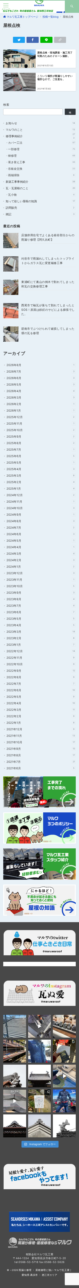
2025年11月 (40, 423)
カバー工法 (41, 142)
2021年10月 (40, 742)
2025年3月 (40, 475)
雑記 (40, 214)
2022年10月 (40, 664)
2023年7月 (40, 605)
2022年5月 (40, 696)
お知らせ (40, 123)
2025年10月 (40, 430)
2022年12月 (40, 651)
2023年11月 (40, 579)
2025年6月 (40, 456)
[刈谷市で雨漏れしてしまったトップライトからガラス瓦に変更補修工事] (10, 264)
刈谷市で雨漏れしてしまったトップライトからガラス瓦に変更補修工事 (47, 260)
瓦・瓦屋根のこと (40, 188)
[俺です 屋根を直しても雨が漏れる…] (14, 1026)
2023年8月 (40, 599)
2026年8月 (40, 365)
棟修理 (41, 155)
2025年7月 (40, 449)
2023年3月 (40, 631)
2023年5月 (40, 618)
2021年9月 (40, 748)
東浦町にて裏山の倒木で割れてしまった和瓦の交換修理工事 (47, 284)
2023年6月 (40, 612)
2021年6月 (40, 768)
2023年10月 (40, 586)
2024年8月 (40, 521)
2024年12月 (40, 495)
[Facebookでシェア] (33, 40)
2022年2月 (40, 716)
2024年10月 (40, 508)
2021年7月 (40, 761)
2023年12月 (40, 573)
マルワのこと (40, 129)
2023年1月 (40, 644)
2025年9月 (40, 436)
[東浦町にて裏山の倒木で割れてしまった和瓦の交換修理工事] (10, 287)
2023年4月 (40, 625)
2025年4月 (40, 469)
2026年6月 (40, 378)
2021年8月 (40, 755)
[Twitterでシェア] (19, 40)
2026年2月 (40, 404)
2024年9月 (40, 514)
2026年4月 (40, 391)
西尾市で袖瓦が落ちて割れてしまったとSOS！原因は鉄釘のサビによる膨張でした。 (48, 309)
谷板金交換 (41, 168)
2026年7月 (40, 371)
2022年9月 (40, 670)
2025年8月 (40, 443)
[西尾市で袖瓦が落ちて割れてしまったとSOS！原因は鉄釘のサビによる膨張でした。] (10, 310)
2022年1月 (40, 722)
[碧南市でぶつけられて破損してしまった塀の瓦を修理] (10, 334)
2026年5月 (40, 384)
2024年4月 (40, 547)
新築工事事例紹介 (40, 181)
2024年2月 (40, 560)
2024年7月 (40, 527)
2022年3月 (40, 709)
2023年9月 (40, 592)
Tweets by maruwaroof (18, 964)
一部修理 (41, 149)
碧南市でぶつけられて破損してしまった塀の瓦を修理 (47, 331)
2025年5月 (40, 462)
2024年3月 (40, 553)
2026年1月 (40, 410)
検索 (6, 104)
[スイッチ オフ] (72, 7)
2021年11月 (40, 735)
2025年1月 (40, 488)
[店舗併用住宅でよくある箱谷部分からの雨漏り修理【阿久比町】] (10, 240)
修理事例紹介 (40, 136)
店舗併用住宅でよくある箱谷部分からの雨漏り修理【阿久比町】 (47, 237)
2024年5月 (40, 540)
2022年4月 (40, 703)
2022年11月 (40, 657)
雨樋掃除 (41, 175)
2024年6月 (40, 534)
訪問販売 (40, 207)
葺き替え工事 (41, 162)
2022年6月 (40, 690)
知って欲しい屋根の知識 (40, 201)
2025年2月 (40, 482)
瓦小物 (41, 194)
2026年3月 (40, 397)
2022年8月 (40, 677)
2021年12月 (40, 729)
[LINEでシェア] (46, 40)
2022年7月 (40, 683)
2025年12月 (40, 417)
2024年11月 (40, 501)
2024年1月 (40, 566)
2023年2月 (40, 638)
